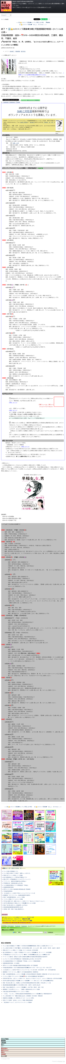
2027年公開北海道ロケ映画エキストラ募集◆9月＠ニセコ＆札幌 (19, 903)
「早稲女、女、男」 (48, 122)
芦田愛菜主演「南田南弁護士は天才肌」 (13, 883)
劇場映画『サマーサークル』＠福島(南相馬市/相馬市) (16, 895)
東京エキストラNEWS (8, 930)
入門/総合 (5, 1039)
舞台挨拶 (15, 922)
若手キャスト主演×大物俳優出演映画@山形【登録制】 (17, 889)
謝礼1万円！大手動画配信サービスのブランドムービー (17, 879)
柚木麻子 (32, 122)
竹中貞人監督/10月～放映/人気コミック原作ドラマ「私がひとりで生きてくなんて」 (24, 901)
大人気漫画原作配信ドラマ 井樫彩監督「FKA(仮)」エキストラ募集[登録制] (21, 961)
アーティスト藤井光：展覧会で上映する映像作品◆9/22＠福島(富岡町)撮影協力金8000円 (25, 956)
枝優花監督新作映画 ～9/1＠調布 (11, 963)
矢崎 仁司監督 (24, 111)
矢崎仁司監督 (23, 122)
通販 (2, 1046)
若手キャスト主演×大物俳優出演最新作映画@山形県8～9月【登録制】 (20, 965)
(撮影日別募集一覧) (12, 868)
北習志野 (3, 1054)
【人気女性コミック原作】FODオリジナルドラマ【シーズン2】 (19, 893)
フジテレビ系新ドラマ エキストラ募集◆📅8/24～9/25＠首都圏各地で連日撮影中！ (24, 976)
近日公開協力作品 (6, 922)
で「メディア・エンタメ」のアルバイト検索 (17, 920)
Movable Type (61, 1061)
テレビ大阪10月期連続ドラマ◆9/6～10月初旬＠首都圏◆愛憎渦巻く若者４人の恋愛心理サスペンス (28, 946)
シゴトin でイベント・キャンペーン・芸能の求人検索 (16, 919)
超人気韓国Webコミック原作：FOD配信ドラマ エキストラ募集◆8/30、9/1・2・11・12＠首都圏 (27, 952)
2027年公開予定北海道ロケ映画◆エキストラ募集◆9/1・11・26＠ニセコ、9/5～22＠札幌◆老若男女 (28, 980)
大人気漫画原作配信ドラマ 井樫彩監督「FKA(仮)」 (16, 885)
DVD (29, 922)
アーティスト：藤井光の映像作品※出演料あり (14, 881)
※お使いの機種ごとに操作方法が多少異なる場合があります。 (36, 418)
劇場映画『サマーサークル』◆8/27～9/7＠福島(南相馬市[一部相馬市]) (20, 972)
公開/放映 (3, 1042)
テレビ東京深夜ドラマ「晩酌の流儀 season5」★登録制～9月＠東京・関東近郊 (23, 996)
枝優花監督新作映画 (8, 887)
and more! (5, 914)
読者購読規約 (50, 932)
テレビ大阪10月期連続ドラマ (10, 871)
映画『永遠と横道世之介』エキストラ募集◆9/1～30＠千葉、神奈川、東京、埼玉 (23, 987)
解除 (19, 932)
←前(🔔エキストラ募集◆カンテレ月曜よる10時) (30, 22)
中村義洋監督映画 (7, 891)
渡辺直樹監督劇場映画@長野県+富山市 (13, 907)
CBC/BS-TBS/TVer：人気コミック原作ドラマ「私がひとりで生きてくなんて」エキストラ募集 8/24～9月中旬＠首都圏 (32, 978)
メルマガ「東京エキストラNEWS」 (30, 100)
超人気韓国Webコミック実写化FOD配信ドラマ (15, 877)
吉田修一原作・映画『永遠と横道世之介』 (14, 909)
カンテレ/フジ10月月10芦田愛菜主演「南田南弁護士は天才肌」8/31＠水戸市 (22, 959)
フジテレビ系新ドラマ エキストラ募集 (13, 899)
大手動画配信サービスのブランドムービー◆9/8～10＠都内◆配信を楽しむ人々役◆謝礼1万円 (26, 954)
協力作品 (23, 51)
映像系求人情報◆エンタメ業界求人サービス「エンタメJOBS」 (19, 998)
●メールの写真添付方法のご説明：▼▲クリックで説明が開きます (27, 418)
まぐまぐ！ (62, 934)
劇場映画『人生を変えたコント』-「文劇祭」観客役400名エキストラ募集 (21, 989)
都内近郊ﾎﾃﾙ (4, 1048)
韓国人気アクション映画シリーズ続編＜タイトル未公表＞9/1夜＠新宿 (20, 950)
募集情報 (17, 51)
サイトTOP (4, 1056)
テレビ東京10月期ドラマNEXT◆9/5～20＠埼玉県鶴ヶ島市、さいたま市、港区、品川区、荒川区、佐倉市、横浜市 (31, 948)
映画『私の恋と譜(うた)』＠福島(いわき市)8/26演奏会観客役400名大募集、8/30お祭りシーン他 (27, 983)
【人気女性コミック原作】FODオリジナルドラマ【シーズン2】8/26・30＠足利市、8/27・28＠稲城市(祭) (29, 970)
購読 (15, 932)
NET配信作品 (22, 922)
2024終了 (12, 51)
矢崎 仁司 (16, 143)
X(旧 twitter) (11, 926)
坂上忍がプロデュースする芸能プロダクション (18, 917)
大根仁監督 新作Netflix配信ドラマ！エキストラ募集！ (16, 991)
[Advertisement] (33, 1020)
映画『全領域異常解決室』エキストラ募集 (14, 897)
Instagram (12, 102)
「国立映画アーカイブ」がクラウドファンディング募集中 (17, 1002)
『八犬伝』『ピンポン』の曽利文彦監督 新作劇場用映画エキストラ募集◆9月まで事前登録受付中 (27, 993)
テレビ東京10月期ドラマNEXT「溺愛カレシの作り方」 (17, 873)
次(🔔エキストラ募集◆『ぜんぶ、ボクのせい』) (32, 24)
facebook (5, 102)
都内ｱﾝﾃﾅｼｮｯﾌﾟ (5, 1050)
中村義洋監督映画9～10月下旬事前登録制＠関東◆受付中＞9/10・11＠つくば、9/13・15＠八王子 (27, 967)
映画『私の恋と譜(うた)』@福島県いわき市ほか (15, 905)
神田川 (3, 1052)
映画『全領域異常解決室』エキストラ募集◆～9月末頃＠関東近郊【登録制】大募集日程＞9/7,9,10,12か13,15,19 (31, 974)
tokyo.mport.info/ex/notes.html (22, 1)
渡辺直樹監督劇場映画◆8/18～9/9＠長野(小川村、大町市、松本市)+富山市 (21, 985)
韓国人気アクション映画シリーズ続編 (12, 875)
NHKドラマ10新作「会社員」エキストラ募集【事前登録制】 (18, 1000)
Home (48, 22)
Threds (18, 102)
